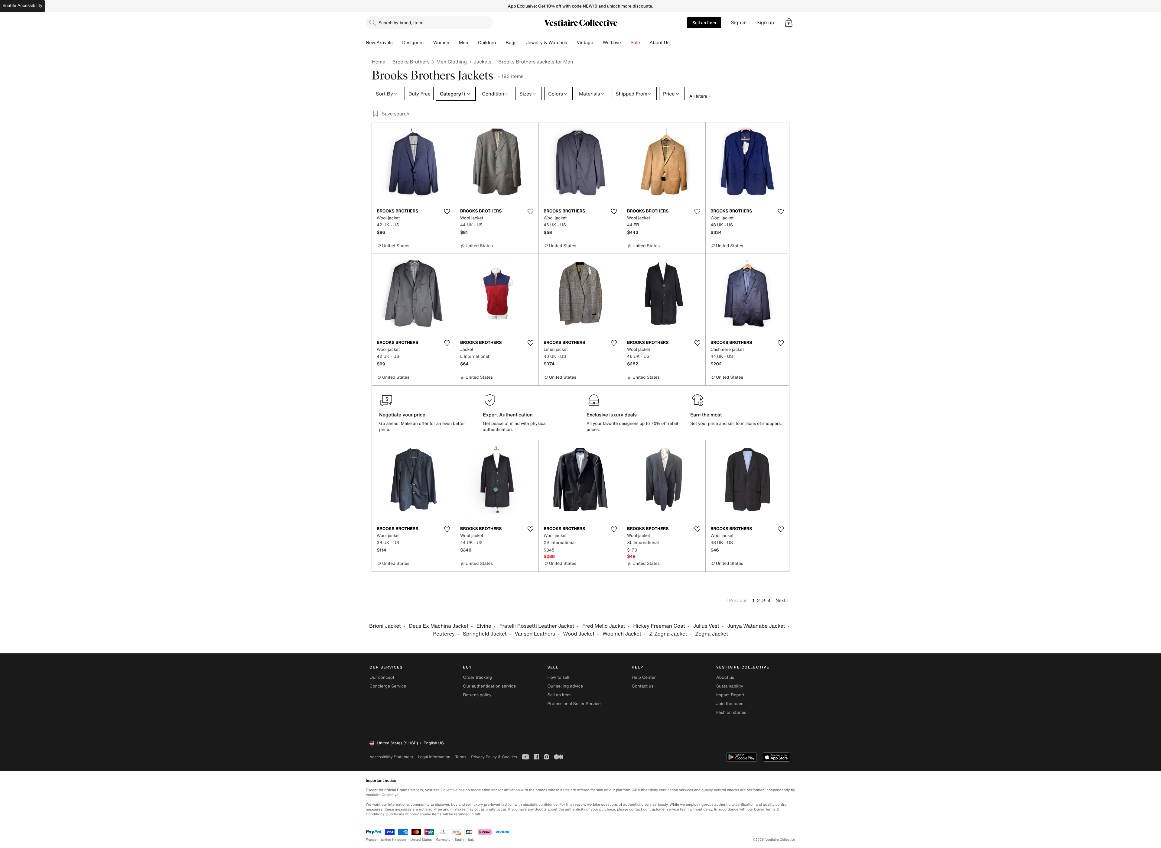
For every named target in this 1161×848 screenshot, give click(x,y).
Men (463, 42)
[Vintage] (598, 42)
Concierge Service (387, 686)
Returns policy (477, 695)
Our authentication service (489, 686)
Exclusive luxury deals (612, 414)
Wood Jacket (578, 634)
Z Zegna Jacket (668, 634)
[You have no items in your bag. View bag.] (789, 22)
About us (725, 677)
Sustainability (729, 686)
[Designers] (428, 42)
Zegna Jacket (711, 634)
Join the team (729, 704)
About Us (659, 42)
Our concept (381, 677)
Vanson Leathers (535, 634)
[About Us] (674, 42)
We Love (612, 42)
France (371, 839)
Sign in (739, 22)
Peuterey (444, 634)
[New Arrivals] (397, 42)
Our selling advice (565, 686)
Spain (459, 839)
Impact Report (730, 695)
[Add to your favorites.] (446, 211)
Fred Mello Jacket (603, 626)
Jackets (482, 61)
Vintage (585, 42)
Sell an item (704, 22)
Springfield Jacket (485, 634)
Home (378, 61)
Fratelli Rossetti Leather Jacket (536, 626)
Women (441, 42)
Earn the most (706, 414)
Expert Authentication (508, 414)
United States (421, 839)
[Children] (500, 42)
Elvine (483, 626)
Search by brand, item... (402, 22)
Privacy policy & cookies (494, 757)
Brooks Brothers (410, 61)
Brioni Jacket (385, 626)
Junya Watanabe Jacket (756, 626)
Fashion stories (731, 712)
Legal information (434, 757)
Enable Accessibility (22, 5)
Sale (635, 42)
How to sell (558, 677)
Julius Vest (706, 626)
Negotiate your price (402, 414)
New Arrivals (379, 42)
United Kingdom (393, 839)
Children (487, 42)
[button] (789, 22)
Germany (443, 839)
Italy (471, 839)
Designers (413, 42)
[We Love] (625, 42)
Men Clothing (452, 61)
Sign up (765, 22)
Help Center (644, 677)
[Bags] (521, 42)
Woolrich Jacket (622, 634)
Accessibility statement (391, 757)
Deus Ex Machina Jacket (439, 626)
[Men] (473, 42)
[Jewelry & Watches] (571, 42)
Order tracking (477, 677)
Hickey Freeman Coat (659, 626)
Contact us (643, 686)
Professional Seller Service (573, 704)
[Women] (454, 42)
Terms (460, 757)
